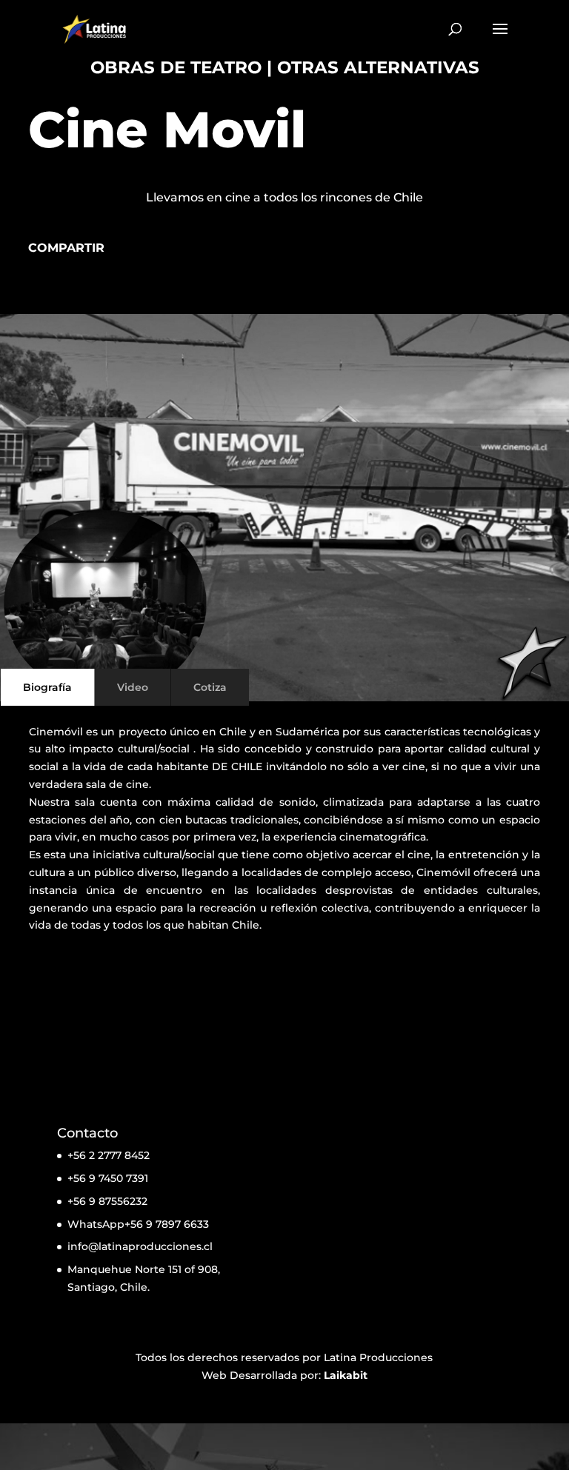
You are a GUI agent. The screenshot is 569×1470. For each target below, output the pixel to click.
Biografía (47, 687)
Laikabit (345, 1375)
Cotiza (210, 687)
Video (132, 687)
